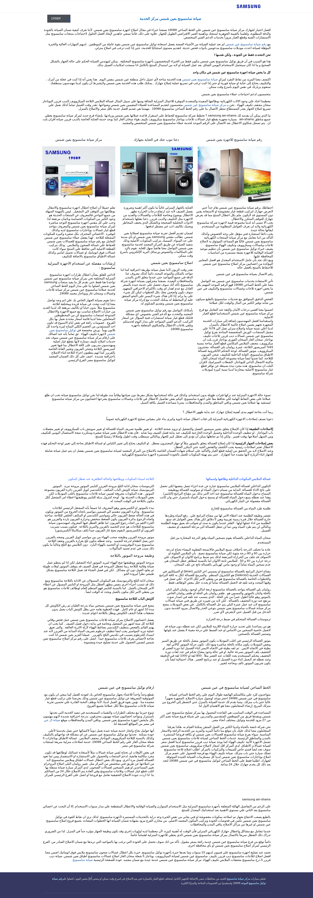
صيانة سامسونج (83, 860)
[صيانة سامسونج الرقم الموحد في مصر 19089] (248, 6)
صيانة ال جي (52, 720)
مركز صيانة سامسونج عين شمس (205, 105)
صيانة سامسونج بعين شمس (200, 79)
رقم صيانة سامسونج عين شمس (246, 44)
